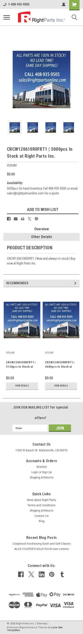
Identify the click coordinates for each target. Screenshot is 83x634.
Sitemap (42, 623)
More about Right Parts (41, 500)
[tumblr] (62, 574)
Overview (41, 229)
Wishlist (41, 467)
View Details (22, 385)
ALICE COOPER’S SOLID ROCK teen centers (41, 549)
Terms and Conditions (41, 505)
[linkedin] (41, 574)
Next (76, 79)
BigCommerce (28, 627)
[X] (29, 219)
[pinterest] (52, 574)
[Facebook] (9, 219)
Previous (6, 79)
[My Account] (63, 4)
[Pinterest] (36, 219)
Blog (41, 521)
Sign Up (47, 472)
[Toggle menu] (6, 17)
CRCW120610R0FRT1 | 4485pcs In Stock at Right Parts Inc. (60, 365)
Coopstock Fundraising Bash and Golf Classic (41, 543)
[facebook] (21, 574)
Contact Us (41, 515)
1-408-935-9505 (18, 4)
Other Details (41, 237)
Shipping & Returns (41, 477)
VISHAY (10, 352)
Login (34, 472)
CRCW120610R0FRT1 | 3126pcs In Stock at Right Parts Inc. (21, 365)
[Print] (22, 219)
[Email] (16, 219)
